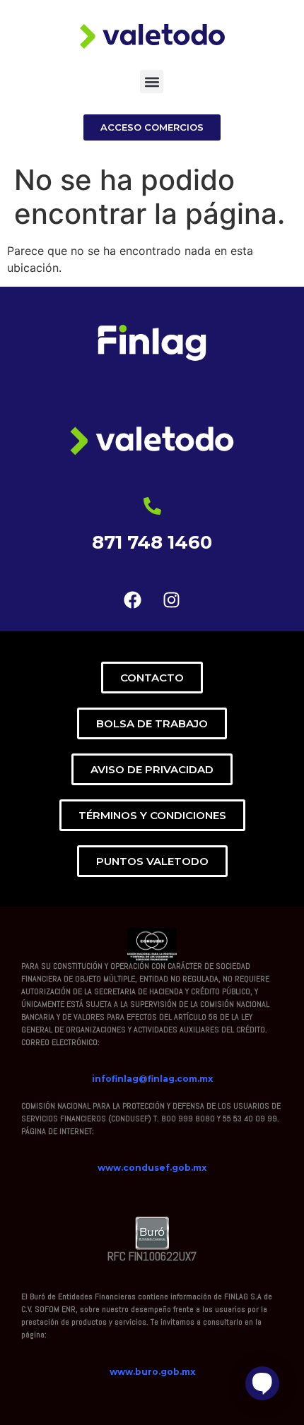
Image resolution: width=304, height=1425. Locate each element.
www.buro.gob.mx (152, 1371)
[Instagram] (171, 599)
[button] (151, 81)
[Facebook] (133, 599)
